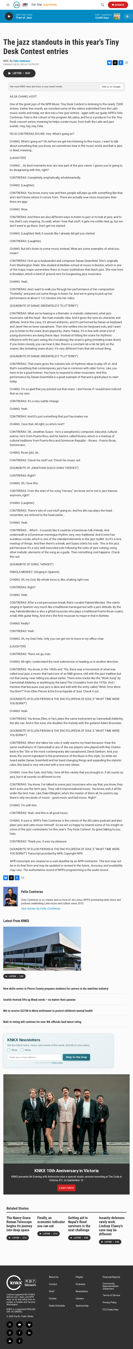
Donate (119, 5)
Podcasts (80, 1284)
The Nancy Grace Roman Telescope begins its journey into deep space (19, 1224)
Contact (53, 1284)
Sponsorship (82, 1306)
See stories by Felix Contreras (40, 908)
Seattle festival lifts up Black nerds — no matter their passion (39, 999)
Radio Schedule (57, 1306)
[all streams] (128, 16)
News (28, 1050)
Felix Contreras (21, 61)
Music (15, 1050)
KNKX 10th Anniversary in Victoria (66, 1170)
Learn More (66, 1187)
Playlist (79, 1277)
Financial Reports (111, 1277)
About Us (53, 1277)
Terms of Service (111, 1295)
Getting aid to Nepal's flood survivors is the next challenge (79, 1224)
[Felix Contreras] (10, 896)
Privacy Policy (57, 1063)
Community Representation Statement (111, 1286)
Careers (80, 1298)
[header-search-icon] (103, 4)
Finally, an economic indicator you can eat (51, 1222)
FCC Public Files (110, 1309)
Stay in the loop (76, 1057)
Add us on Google (111, 86)
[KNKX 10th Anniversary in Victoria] (66, 1119)
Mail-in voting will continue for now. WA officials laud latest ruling (42, 1022)
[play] (9, 16)
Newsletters (82, 1291)
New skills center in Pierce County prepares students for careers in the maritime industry (55, 988)
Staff (51, 1291)
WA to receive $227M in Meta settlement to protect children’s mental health (48, 1010)
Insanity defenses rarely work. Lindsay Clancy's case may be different (112, 1226)
